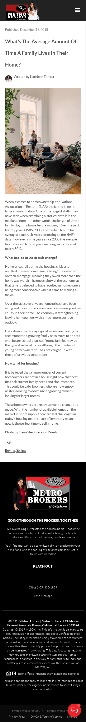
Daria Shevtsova (30, 432)
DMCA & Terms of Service (46, 716)
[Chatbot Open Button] (74, 710)
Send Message (43, 595)
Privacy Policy (17, 716)
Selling (21, 450)
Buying (10, 450)
